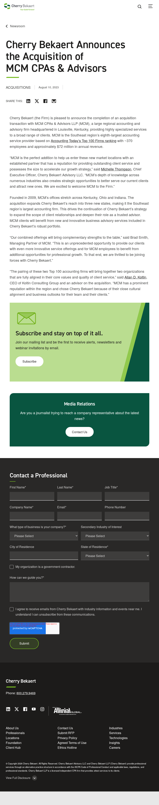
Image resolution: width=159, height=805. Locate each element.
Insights (114, 742)
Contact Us (79, 432)
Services (115, 733)
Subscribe (29, 361)
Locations (12, 738)
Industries (116, 728)
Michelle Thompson (116, 168)
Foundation (14, 742)
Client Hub (13, 747)
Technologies (118, 738)
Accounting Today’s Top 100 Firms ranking (83, 140)
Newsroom (17, 26)
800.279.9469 (25, 693)
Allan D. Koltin (135, 276)
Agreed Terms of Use (72, 742)
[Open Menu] (153, 6)
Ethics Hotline (67, 747)
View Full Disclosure (18, 778)
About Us (12, 728)
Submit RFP (66, 733)
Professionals (15, 733)
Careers (114, 747)
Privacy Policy (67, 738)
